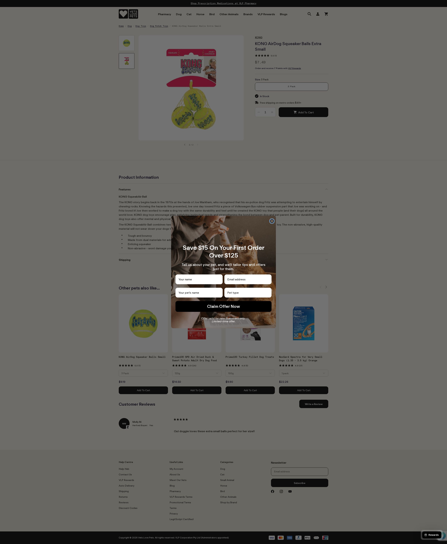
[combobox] (246, 292)
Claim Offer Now (223, 306)
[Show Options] (268, 292)
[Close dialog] (272, 221)
